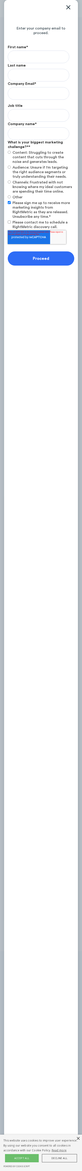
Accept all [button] (22, 1158)
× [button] (78, 1138)
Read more (59, 1150)
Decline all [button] (59, 1158)
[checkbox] (40, 174)
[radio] (40, 157)
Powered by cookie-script (16, 1166)
